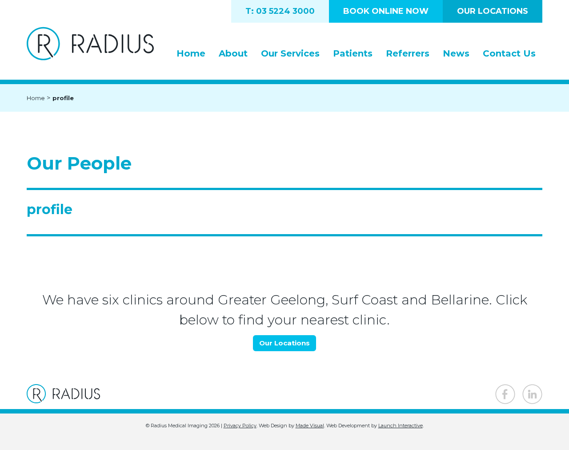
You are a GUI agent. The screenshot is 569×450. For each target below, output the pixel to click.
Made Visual (310, 425)
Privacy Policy (240, 425)
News (456, 53)
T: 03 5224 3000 (280, 11)
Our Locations (492, 11)
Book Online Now (386, 11)
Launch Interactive (400, 425)
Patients (353, 53)
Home (190, 53)
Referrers (407, 53)
